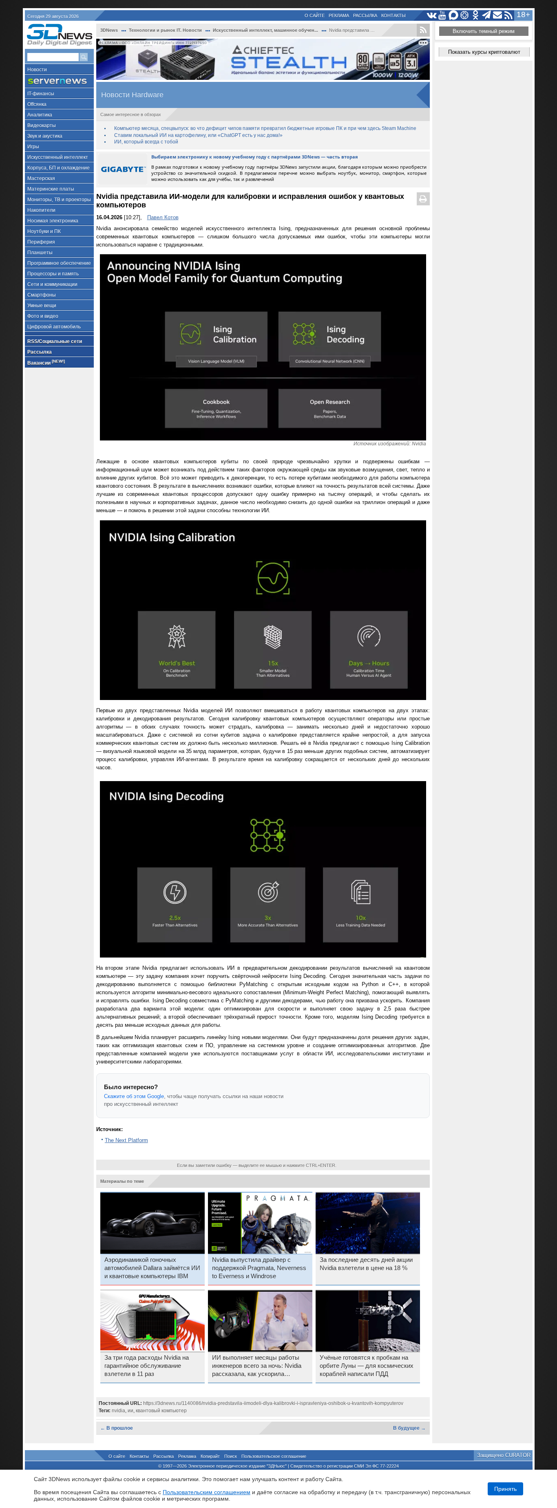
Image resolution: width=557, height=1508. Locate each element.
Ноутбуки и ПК (44, 231)
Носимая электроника (52, 221)
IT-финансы (40, 94)
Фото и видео (42, 316)
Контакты (393, 15)
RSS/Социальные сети (54, 341)
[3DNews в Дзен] (464, 15)
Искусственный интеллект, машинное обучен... (265, 30)
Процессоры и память (53, 274)
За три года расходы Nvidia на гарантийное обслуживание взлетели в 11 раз (146, 1365)
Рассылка (365, 15)
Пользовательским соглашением (206, 1492)
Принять (505, 1489)
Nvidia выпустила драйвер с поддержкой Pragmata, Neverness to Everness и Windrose (259, 1268)
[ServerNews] (59, 81)
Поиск (230, 1456)
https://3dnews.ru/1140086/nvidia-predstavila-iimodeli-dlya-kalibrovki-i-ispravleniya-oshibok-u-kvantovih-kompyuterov (273, 1403)
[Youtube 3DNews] (442, 15)
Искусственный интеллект (57, 157)
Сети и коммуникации (52, 284)
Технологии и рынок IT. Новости (165, 30)
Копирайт (210, 1456)
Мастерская (41, 178)
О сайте (315, 15)
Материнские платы (50, 189)
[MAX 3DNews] (453, 15)
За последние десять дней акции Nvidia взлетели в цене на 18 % (366, 1264)
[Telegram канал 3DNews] (486, 15)
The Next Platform (126, 1140)
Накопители (41, 210)
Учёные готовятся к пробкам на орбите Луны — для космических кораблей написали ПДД (366, 1365)
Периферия (41, 242)
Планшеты (40, 252)
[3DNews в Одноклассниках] (475, 15)
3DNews (109, 30)
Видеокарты (41, 125)
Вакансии (46, 362)
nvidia (118, 1410)
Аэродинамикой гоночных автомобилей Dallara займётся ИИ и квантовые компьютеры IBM (152, 1268)
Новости (37, 70)
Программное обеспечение (59, 263)
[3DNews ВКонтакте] (431, 15)
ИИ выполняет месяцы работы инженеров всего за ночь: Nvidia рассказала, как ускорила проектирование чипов (256, 1366)
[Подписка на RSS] (508, 15)
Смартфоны (41, 295)
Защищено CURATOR (503, 1455)
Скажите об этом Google (134, 1096)
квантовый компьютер (161, 1410)
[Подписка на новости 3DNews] (497, 15)
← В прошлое (116, 1428)
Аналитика (39, 115)
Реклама (339, 15)
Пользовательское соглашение (273, 1456)
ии (130, 1410)
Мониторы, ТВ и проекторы (59, 200)
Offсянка (36, 104)
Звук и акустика (44, 136)
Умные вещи (41, 305)
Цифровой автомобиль (54, 327)
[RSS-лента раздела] (423, 30)
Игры (33, 147)
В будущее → (409, 1428)
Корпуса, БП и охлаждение (58, 168)
